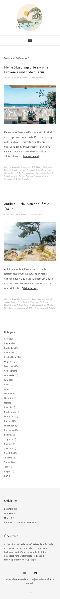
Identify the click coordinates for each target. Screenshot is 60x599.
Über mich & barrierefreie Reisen (20, 522)
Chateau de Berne (33, 170)
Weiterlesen (31, 156)
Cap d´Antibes (23, 302)
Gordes (7, 173)
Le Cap (32, 305)
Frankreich (16, 167)
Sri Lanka (8, 448)
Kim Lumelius (25, 77)
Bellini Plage (37, 167)
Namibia (8, 407)
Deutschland (10, 356)
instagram (24, 574)
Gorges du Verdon (18, 173)
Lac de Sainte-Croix (43, 173)
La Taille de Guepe (21, 305)
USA (6, 475)
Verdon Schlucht (22, 179)
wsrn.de (30, 583)
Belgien (8, 343)
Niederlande (10, 411)
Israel (7, 379)
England (8, 361)
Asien (7, 338)
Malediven (9, 393)
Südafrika (9, 452)
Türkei (7, 466)
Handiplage (30, 173)
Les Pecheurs (41, 305)
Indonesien (9, 375)
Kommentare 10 (38, 77)
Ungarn (7, 471)
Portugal (8, 420)
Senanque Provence (42, 176)
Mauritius (8, 398)
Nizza (6, 308)
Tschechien (9, 462)
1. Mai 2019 (9, 214)
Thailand (8, 457)
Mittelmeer (51, 305)
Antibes (34, 299)
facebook (30, 574)
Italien (7, 384)
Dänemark (9, 352)
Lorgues (22, 176)
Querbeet (9, 425)
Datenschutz (10, 508)
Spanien (8, 443)
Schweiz (8, 434)
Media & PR (9, 517)
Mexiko (7, 402)
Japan (7, 388)
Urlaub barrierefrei (36, 308)
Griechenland (10, 370)
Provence (29, 176)
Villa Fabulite (50, 308)
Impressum (9, 513)
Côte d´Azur (45, 170)
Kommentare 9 (36, 214)
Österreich (9, 416)
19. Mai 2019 (9, 77)
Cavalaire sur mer (19, 170)
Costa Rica (9, 347)
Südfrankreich (9, 179)
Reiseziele (9, 430)
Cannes (13, 302)
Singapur (8, 439)
